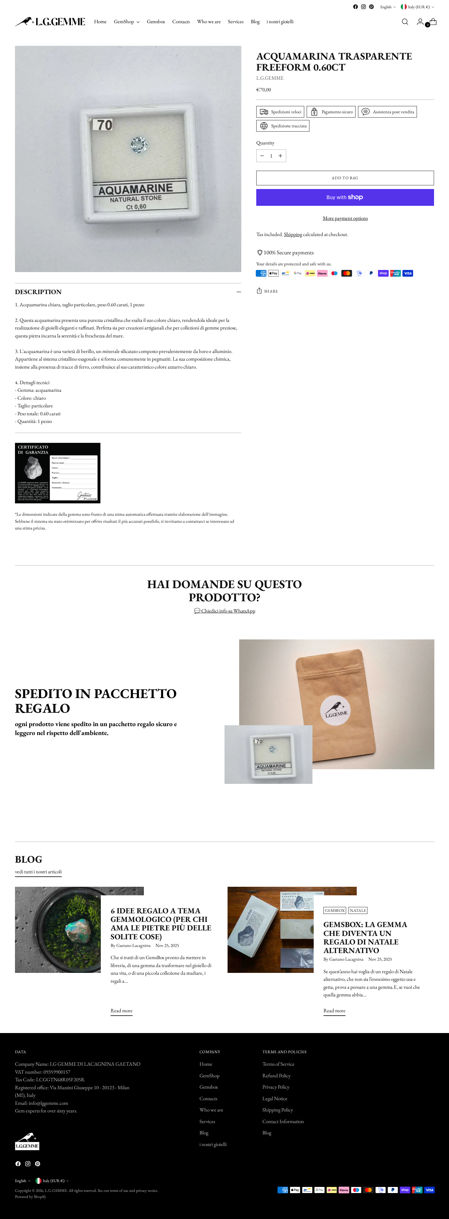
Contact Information (283, 1121)
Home (205, 1064)
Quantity (265, 142)
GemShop (209, 1075)
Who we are (211, 1109)
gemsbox (335, 910)
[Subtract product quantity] (262, 156)
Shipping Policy (277, 1109)
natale (358, 910)
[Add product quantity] (280, 156)
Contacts (208, 1098)
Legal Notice (274, 1098)
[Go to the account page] (418, 22)
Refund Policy (276, 1075)
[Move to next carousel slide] (429, 820)
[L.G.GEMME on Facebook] (355, 6)
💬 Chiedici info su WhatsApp (224, 610)
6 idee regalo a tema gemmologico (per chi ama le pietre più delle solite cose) (161, 923)
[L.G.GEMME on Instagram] (363, 6)
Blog (203, 1132)
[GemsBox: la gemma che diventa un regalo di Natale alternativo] (292, 954)
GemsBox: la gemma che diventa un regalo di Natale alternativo (365, 937)
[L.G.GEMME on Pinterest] (371, 6)
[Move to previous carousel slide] (415, 821)
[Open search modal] (405, 22)
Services (207, 1121)
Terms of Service (278, 1064)
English (386, 6)
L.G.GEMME (270, 77)
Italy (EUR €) (419, 6)
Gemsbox (208, 1086)
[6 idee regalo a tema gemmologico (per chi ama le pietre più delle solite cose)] (79, 954)
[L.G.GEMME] (50, 21)
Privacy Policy (275, 1086)
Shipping (293, 234)
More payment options (345, 218)
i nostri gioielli (213, 1144)
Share (271, 290)
